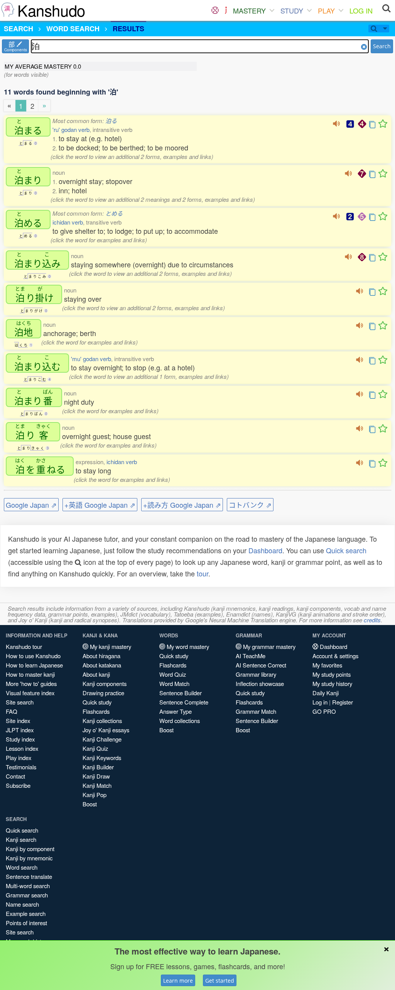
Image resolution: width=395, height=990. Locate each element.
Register (342, 702)
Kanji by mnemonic (29, 858)
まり (28, 177)
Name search (22, 904)
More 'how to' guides (31, 683)
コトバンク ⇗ (250, 505)
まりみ (37, 260)
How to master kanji (30, 674)
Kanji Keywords (102, 757)
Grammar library (256, 674)
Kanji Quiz (95, 748)
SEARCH (18, 29)
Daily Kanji (325, 693)
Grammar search (27, 895)
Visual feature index (30, 693)
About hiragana (101, 656)
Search (382, 46)
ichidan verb (67, 222)
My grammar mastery (268, 646)
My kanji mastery (109, 646)
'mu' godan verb (91, 359)
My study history (332, 683)
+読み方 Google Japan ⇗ (182, 505)
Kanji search (21, 839)
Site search (20, 702)
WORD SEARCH (73, 29)
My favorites (327, 665)
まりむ (37, 363)
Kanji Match (97, 785)
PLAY (326, 10)
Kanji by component (30, 849)
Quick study (97, 702)
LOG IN (361, 10)
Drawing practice (103, 693)
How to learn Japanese (34, 665)
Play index (18, 757)
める (28, 219)
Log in (319, 702)
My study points (331, 674)
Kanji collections (102, 720)
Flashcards (96, 711)
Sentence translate (29, 876)
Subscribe (18, 785)
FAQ (11, 711)
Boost (90, 804)
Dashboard (265, 550)
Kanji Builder (98, 767)
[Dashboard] (215, 10)
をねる (40, 466)
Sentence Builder (180, 693)
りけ (34, 294)
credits (372, 620)
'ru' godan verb (70, 129)
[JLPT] (226, 10)
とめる (114, 213)
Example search (26, 913)
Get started (219, 980)
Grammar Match (256, 711)
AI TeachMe (250, 656)
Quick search (346, 550)
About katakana (102, 665)
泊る (111, 121)
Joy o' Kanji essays (106, 730)
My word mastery (187, 646)
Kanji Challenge (102, 739)
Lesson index (22, 748)
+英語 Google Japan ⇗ (99, 505)
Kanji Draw (96, 776)
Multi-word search (28, 886)
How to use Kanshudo (33, 656)
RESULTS (128, 29)
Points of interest (26, 923)
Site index (18, 720)
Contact (15, 776)
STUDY (291, 10)
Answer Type (175, 711)
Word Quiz (172, 674)
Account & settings (335, 656)
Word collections (179, 720)
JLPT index (20, 730)
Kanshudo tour (24, 646)
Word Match (174, 683)
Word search (21, 867)
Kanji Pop (94, 795)
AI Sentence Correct (261, 665)
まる (28, 127)
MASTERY (249, 10)
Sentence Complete (183, 702)
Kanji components (105, 683)
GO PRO (324, 711)
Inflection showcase (260, 683)
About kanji (96, 674)
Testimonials (21, 767)
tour (202, 573)
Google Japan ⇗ (31, 505)
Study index (20, 739)
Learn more (178, 980)
